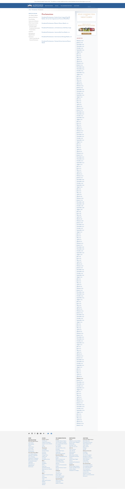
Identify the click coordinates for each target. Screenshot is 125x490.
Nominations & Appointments (32, 34)
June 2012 (79, 348)
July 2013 (79, 324)
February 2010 (80, 401)
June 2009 (79, 416)
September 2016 (80, 252)
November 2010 (80, 384)
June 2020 (79, 168)
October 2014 (80, 296)
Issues (56, 5)
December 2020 (80, 157)
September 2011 (80, 365)
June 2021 (79, 145)
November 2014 (80, 294)
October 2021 (80, 138)
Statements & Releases (33, 21)
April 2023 (79, 104)
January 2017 (80, 245)
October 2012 (80, 341)
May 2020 (79, 170)
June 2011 (79, 371)
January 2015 (79, 290)
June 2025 (79, 55)
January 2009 (80, 425)
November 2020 (80, 159)
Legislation (31, 31)
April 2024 (79, 82)
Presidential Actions (33, 24)
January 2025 (80, 65)
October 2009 (80, 408)
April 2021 (79, 149)
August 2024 (79, 74)
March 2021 (79, 151)
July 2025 (79, 54)
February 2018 (80, 221)
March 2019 (79, 196)
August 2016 (79, 254)
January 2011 (79, 380)
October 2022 (80, 115)
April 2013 (79, 329)
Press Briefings (32, 19)
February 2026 (80, 40)
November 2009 (80, 406)
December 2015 (80, 269)
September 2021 (80, 140)
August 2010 (79, 389)
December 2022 (80, 112)
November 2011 (80, 361)
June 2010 (79, 393)
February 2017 (80, 243)
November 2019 (80, 181)
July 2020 (79, 166)
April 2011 (79, 374)
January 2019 (80, 200)
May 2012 (79, 350)
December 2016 (80, 247)
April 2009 (79, 419)
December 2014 (80, 292)
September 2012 (80, 343)
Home (35, 6)
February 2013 (80, 333)
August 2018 (79, 209)
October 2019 (80, 183)
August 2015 (79, 277)
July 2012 (79, 346)
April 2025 (79, 59)
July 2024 (79, 76)
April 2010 (79, 397)
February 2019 (80, 198)
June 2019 (79, 191)
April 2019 (79, 194)
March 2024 (79, 84)
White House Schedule (33, 23)
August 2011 (79, 367)
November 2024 (80, 69)
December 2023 (80, 89)
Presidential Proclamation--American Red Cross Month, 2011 (56, 32)
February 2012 (80, 356)
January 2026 (80, 42)
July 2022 (79, 121)
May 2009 (79, 418)
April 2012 (79, 352)
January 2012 (80, 358)
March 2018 (79, 219)
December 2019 (80, 179)
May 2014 (79, 305)
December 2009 (80, 404)
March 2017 (79, 241)
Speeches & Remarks (33, 17)
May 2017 (79, 237)
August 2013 (79, 322)
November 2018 (80, 204)
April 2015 (79, 284)
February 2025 (80, 63)
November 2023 (80, 91)
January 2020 (80, 177)
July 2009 (79, 414)
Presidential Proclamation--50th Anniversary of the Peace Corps (56, 28)
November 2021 (80, 136)
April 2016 (79, 262)
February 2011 (80, 378)
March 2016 (79, 264)
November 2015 (80, 271)
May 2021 (79, 147)
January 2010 (80, 403)
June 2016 (79, 258)
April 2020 (79, 172)
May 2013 (79, 327)
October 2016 (80, 251)
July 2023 (79, 99)
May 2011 (79, 373)
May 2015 (79, 282)
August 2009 (80, 412)
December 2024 (80, 67)
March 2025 (79, 61)
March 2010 (79, 399)
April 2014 (79, 307)
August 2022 (79, 119)
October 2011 (80, 363)
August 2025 (79, 52)
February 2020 (80, 176)
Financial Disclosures (33, 40)
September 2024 (80, 72)
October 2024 (80, 70)
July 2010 (79, 391)
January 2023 (80, 110)
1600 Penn (76, 5)
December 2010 (80, 382)
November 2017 (80, 226)
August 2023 (79, 97)
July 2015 (79, 279)
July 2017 (79, 234)
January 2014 (80, 312)
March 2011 (79, 376)
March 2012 (79, 354)
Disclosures (31, 36)
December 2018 (80, 202)
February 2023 (80, 108)
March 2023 (79, 106)
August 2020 (79, 164)
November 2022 (80, 114)
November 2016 (80, 249)
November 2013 (80, 316)
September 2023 (80, 95)
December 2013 (80, 314)
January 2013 (79, 335)
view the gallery (86, 33)
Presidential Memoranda (34, 28)
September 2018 (80, 207)
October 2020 (80, 161)
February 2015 (80, 288)
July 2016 (79, 256)
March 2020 (79, 174)
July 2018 (79, 211)
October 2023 (80, 93)
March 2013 (79, 331)
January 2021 (80, 155)
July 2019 (79, 189)
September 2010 (80, 388)
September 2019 (80, 185)
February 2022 (80, 130)
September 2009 (80, 410)
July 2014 (79, 301)
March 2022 (79, 129)
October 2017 (80, 228)
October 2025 (80, 48)
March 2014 (79, 309)
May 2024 (79, 80)
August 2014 (79, 299)
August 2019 (79, 187)
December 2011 (80, 359)
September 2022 (80, 117)
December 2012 (80, 337)
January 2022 (80, 132)
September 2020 (80, 162)
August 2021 (79, 142)
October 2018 (80, 206)
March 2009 (79, 421)
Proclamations (34, 9)
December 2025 (80, 44)
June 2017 (79, 236)
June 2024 (79, 78)
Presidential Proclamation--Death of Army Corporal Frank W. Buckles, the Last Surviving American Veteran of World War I (56, 18)
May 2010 (79, 395)
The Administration (66, 5)
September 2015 (80, 275)
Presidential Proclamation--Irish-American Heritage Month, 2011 (57, 36)
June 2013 (79, 326)
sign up (86, 20)
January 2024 (80, 87)
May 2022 (79, 125)
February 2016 (80, 266)
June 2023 (79, 100)
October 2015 (80, 273)
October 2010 (80, 386)
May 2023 (79, 102)
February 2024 (80, 85)
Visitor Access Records (34, 38)
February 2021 (80, 153)
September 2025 (80, 50)
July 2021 (79, 144)
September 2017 (80, 230)
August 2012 (79, 344)
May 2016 (79, 260)
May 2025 (79, 57)
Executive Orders (33, 26)
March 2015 (79, 286)
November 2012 (80, 339)
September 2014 (80, 297)
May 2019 (79, 192)
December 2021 (80, 134)
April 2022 (79, 127)
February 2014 (80, 311)
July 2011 (79, 369)
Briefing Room (49, 5)
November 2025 (80, 46)
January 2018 (80, 222)
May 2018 (79, 215)
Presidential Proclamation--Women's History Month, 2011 (55, 23)
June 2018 (79, 213)
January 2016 (80, 267)
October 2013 (80, 318)
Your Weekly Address (33, 15)
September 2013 (80, 320)
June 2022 (79, 123)
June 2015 (79, 281)
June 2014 (79, 303)
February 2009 (80, 423)
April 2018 (79, 217)
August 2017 (79, 232)
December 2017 (80, 224)
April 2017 (79, 239)
